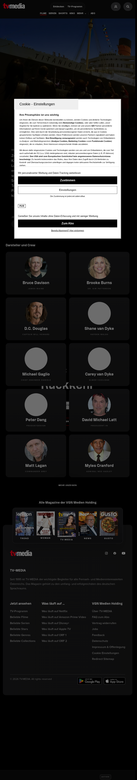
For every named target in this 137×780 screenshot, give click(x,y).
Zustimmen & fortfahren (67, 180)
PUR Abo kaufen (67, 223)
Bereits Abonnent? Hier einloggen (67, 230)
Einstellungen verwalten (67, 190)
